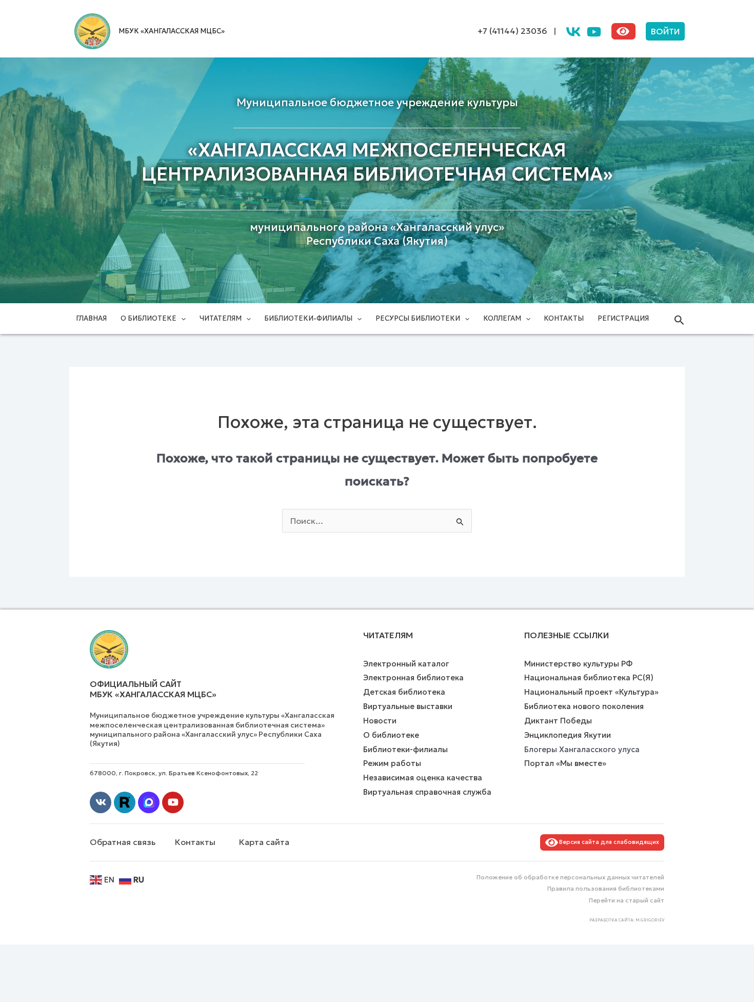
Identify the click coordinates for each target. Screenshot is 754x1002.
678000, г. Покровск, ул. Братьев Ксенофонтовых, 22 (174, 773)
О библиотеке (148, 318)
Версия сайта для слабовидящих (607, 842)
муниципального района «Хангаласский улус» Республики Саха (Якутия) (377, 234)
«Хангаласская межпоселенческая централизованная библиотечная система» (377, 162)
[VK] (573, 32)
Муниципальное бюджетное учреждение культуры (377, 102)
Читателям (221, 318)
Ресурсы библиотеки (417, 318)
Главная (91, 318)
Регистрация (623, 318)
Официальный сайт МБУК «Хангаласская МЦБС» (153, 689)
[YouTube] (594, 32)
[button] (665, 31)
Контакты (564, 318)
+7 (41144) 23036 (512, 31)
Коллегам (502, 318)
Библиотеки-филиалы (308, 318)
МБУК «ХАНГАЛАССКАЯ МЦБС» (171, 31)
